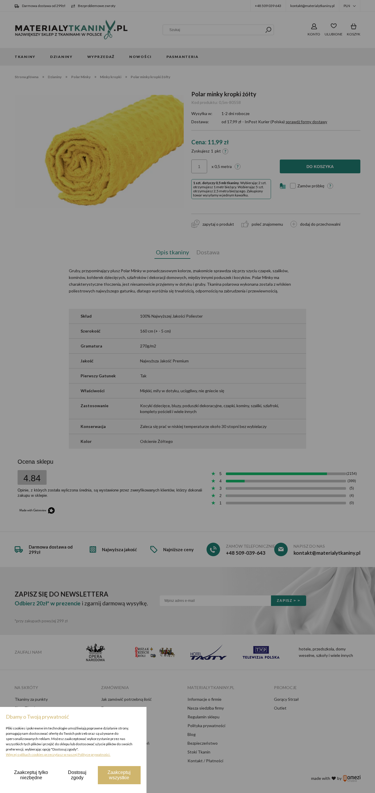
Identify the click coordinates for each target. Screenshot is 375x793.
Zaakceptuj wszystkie (119, 775)
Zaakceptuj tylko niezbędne (31, 775)
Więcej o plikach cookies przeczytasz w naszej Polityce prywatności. (58, 754)
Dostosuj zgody (77, 775)
